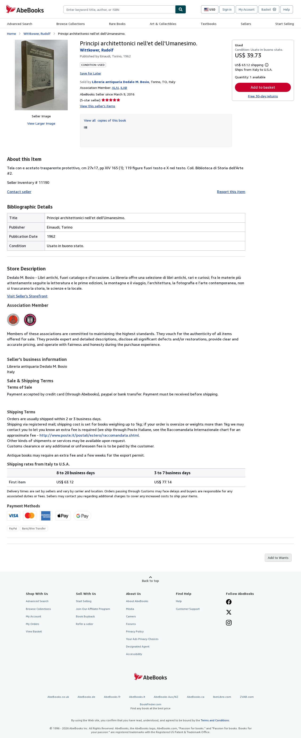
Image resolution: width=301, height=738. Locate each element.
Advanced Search (19, 24)
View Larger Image (41, 123)
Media (130, 609)
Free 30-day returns (263, 96)
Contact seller (19, 191)
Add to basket (263, 87)
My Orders (32, 624)
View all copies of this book (105, 120)
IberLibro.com (222, 697)
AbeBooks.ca (195, 697)
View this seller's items (97, 106)
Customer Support (188, 609)
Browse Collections (70, 24)
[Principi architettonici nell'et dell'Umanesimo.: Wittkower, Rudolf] (41, 75)
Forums (131, 624)
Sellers (246, 24)
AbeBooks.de (86, 697)
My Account (246, 9)
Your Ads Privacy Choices (142, 639)
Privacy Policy (135, 631)
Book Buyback (85, 616)
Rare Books (117, 24)
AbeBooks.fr (112, 697)
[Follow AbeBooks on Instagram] (229, 623)
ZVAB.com (247, 697)
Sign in (227, 9)
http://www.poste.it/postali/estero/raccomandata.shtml (89, 435)
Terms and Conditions (215, 720)
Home (11, 34)
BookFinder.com (150, 706)
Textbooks (209, 24)
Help (286, 9)
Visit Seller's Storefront (27, 296)
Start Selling (284, 24)
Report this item (231, 191)
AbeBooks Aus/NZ (166, 697)
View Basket (34, 631)
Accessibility (134, 654)
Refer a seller (84, 624)
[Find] (180, 9)
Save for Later (90, 73)
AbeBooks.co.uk (58, 697)
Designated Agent (137, 646)
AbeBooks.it (137, 697)
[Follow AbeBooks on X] (229, 612)
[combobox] (119, 9)
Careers (131, 616)
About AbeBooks (137, 601)
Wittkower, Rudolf (37, 34)
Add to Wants (278, 558)
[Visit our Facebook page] (229, 602)
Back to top (150, 581)
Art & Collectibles (163, 24)
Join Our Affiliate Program (93, 609)
